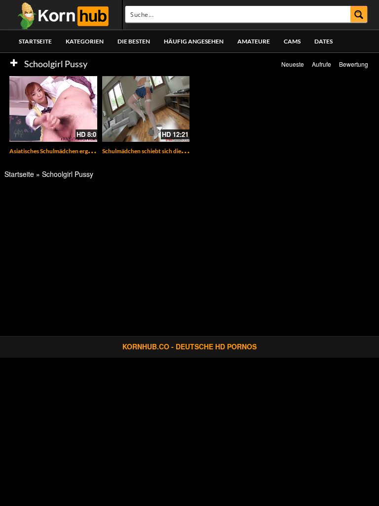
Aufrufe (321, 64)
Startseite (35, 41)
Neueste (292, 64)
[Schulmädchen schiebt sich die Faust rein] (146, 109)
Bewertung (353, 64)
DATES (323, 41)
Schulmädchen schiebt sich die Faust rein (155, 151)
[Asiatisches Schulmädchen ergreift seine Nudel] (53, 109)
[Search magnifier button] (359, 14)
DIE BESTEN (133, 41)
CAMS (292, 41)
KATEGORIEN (85, 41)
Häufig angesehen (194, 41)
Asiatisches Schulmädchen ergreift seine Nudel (69, 151)
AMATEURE (253, 41)
